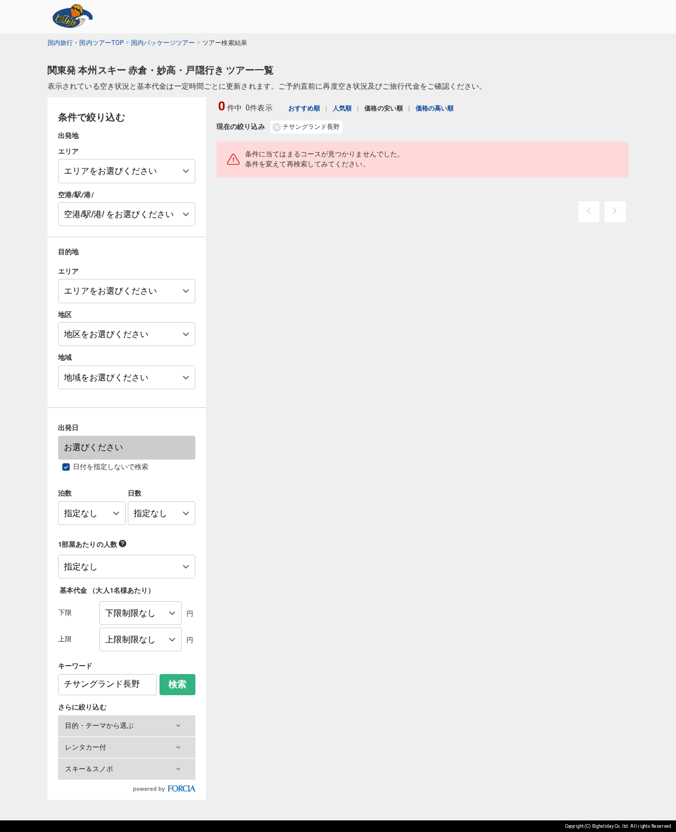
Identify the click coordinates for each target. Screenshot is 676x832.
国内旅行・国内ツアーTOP (86, 42)
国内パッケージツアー (163, 42)
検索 (177, 684)
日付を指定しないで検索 (111, 467)
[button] (126, 725)
